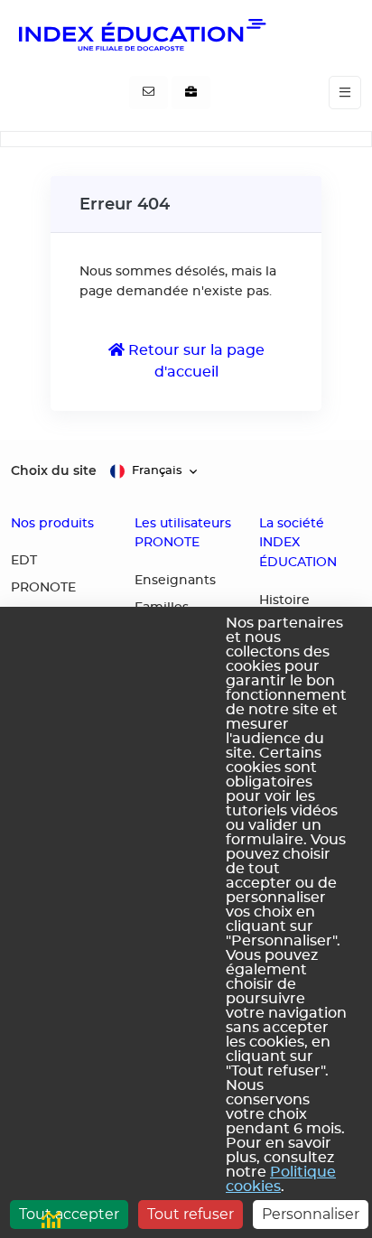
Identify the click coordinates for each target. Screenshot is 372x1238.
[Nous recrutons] (191, 93)
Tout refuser (190, 1214)
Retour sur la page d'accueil (195, 361)
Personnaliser (310, 1214)
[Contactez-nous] (148, 93)
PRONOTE (43, 588)
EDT (24, 560)
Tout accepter (69, 1214)
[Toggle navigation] (345, 92)
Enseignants (175, 580)
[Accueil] (141, 34)
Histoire (284, 600)
